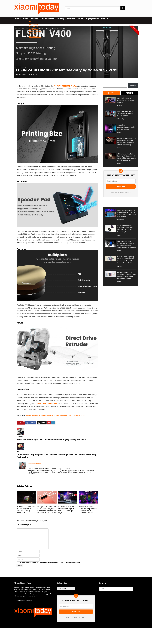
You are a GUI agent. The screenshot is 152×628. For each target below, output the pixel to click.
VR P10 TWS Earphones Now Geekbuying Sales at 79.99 (55, 415)
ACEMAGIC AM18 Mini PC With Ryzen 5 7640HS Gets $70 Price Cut (26, 509)
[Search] (122, 8)
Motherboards (34, 29)
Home (18, 18)
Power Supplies (35, 31)
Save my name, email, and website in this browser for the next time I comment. (49, 563)
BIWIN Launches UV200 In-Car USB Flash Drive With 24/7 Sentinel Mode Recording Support (126, 229)
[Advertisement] (76, 50)
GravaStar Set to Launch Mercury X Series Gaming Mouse (126, 127)
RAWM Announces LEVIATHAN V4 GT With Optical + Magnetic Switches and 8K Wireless (126, 244)
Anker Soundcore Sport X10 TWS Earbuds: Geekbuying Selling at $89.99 (51, 439)
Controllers (33, 27)
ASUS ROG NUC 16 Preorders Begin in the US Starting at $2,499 (66, 509)
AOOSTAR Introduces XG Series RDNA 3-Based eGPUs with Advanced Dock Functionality (126, 141)
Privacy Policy (27, 600)
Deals (80, 18)
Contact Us (18, 600)
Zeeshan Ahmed (21, 74)
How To (104, 18)
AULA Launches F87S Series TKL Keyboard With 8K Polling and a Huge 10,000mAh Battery (126, 275)
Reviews (34, 18)
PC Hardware (48, 18)
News (25, 18)
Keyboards (33, 24)
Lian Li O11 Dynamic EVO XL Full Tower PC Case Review (126, 100)
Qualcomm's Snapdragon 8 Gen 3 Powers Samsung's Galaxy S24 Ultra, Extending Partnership (56, 455)
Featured (71, 18)
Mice (31, 22)
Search (106, 81)
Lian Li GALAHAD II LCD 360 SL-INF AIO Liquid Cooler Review (125, 113)
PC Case (32, 34)
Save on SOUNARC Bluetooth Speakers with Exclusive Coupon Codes (88, 509)
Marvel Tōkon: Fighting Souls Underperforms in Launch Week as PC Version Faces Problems (126, 260)
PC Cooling (33, 36)
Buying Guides (92, 18)
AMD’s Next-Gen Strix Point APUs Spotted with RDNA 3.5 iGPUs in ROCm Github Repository (126, 157)
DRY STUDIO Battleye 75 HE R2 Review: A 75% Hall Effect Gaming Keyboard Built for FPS (126, 213)
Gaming (60, 18)
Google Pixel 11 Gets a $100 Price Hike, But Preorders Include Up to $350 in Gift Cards (46, 509)
